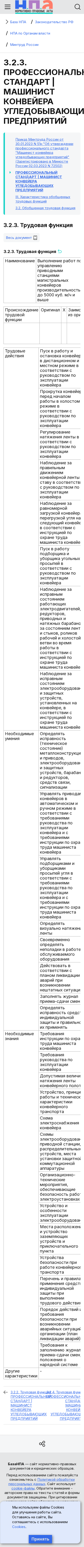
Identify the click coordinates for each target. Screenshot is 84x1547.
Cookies (18, 1527)
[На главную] (34, 7)
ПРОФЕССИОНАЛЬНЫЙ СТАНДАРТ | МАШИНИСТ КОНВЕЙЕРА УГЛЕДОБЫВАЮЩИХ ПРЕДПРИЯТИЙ (38, 181)
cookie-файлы (23, 1488)
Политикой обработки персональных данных (41, 1481)
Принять (40, 1539)
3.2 (45, 208)
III (42, 199)
